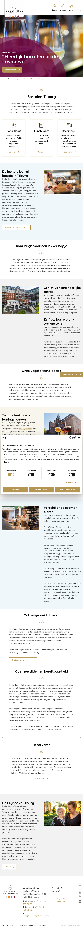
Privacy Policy (21, 925)
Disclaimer (42, 925)
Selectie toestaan (41, 489)
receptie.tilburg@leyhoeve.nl (36, 916)
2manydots (76, 925)
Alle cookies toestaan (68, 489)
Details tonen (71, 483)
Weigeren (15, 489)
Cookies (32, 925)
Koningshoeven (25, 428)
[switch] (31, 474)
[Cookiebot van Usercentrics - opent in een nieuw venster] (71, 438)
